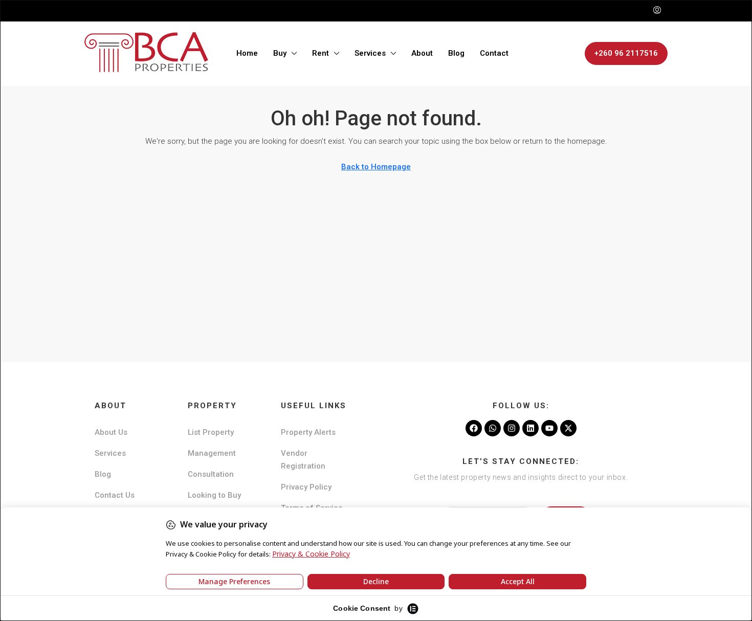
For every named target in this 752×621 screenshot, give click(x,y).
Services (370, 53)
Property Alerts (308, 432)
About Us (111, 432)
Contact (494, 53)
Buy (279, 53)
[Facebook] (474, 428)
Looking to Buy (214, 495)
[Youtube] (549, 428)
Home (247, 53)
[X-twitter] (568, 428)
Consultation (211, 474)
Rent (320, 53)
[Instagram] (511, 428)
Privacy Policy (306, 487)
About (422, 53)
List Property (211, 432)
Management (212, 453)
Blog (456, 53)
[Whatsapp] (492, 428)
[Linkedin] (530, 428)
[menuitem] (657, 10)
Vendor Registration (303, 460)
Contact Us (115, 495)
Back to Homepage (376, 166)
